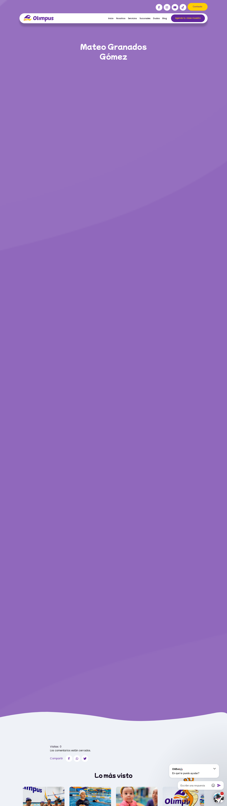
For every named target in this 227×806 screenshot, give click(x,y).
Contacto (197, 6)
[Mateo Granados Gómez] (69, 758)
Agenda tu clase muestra (188, 18)
